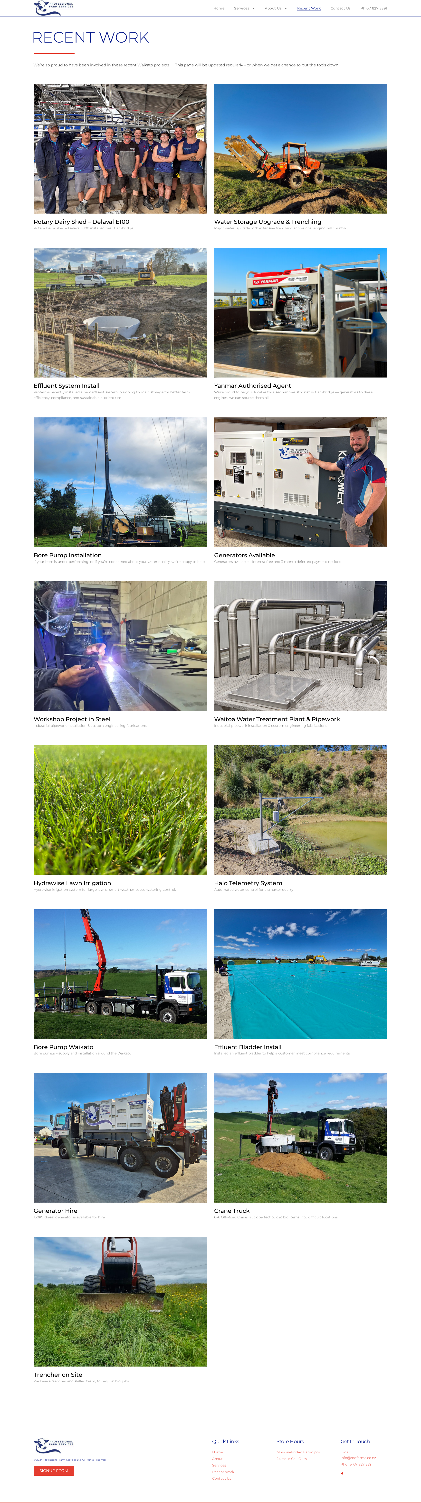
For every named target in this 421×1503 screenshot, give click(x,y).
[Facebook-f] (342, 1473)
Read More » (47, 236)
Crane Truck (232, 1210)
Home (218, 8)
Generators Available (244, 555)
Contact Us (341, 8)
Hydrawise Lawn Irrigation (72, 883)
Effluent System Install (67, 385)
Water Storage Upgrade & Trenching (268, 221)
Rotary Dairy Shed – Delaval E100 (81, 221)
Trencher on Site (58, 1374)
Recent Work (309, 8)
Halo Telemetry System (248, 883)
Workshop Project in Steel (72, 719)
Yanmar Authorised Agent (252, 385)
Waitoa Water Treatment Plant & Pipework (277, 719)
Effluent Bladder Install (248, 1047)
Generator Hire (55, 1210)
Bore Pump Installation (68, 555)
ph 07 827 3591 (374, 8)
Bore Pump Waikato (63, 1047)
